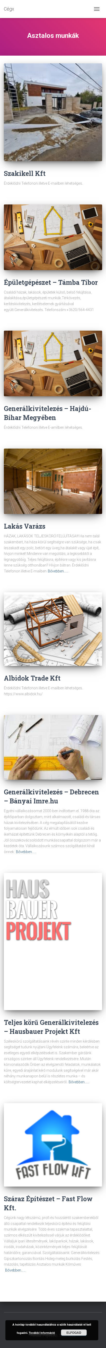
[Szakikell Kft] (53, 112)
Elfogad (73, 1332)
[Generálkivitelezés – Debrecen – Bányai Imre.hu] (53, 747)
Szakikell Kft (25, 173)
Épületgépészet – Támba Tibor (51, 282)
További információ (42, 1333)
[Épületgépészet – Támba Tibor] (53, 237)
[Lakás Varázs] (53, 481)
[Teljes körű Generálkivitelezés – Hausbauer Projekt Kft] (53, 941)
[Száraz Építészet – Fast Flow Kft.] (53, 1145)
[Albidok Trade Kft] (53, 629)
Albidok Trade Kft (32, 678)
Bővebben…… (58, 571)
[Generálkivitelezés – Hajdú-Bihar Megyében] (53, 363)
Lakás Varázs (24, 526)
